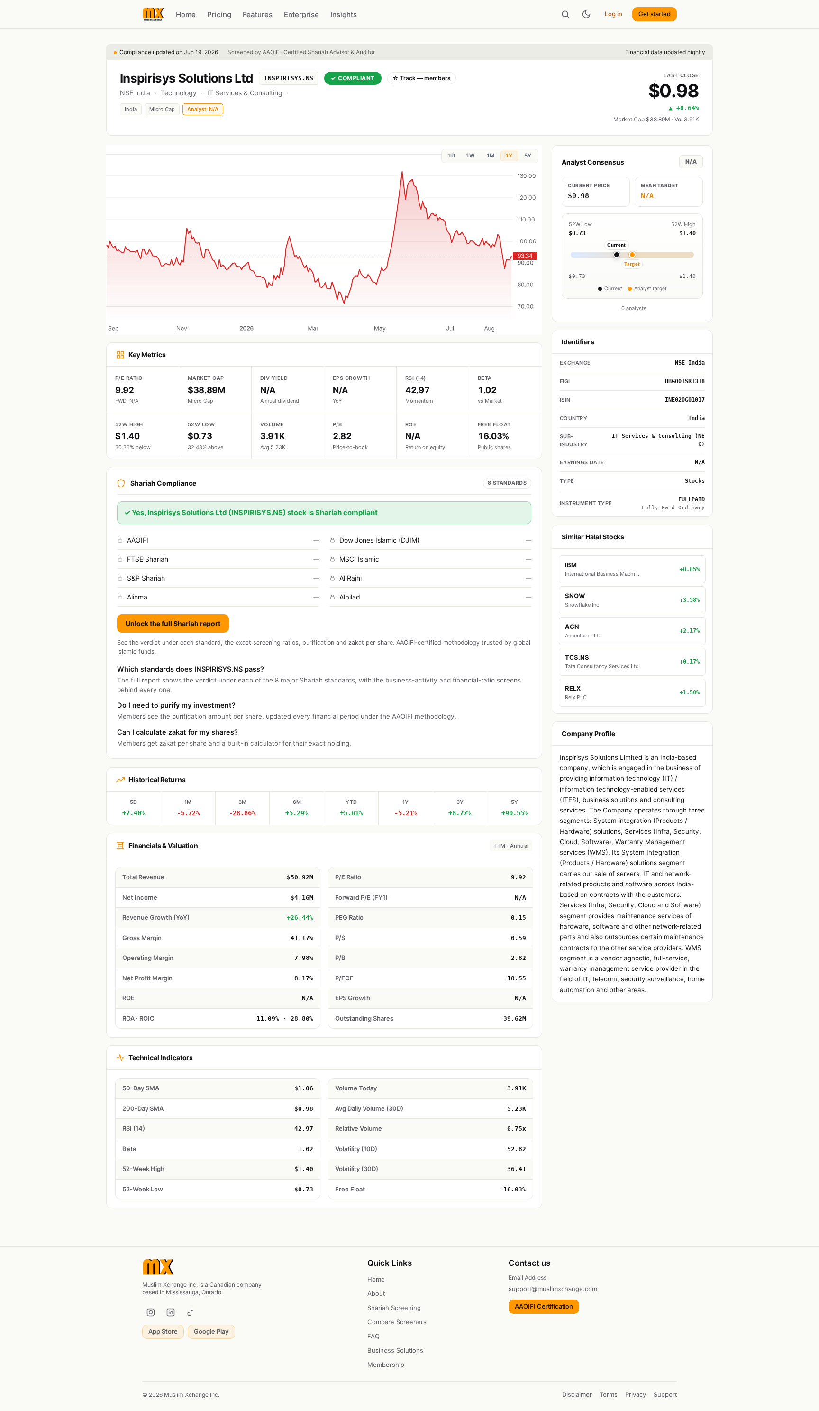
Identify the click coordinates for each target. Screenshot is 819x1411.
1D (451, 155)
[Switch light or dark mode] (586, 14)
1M (490, 155)
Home (186, 14)
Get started (654, 14)
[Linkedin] (170, 1312)
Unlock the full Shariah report (173, 623)
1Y (509, 155)
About (376, 1293)
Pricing (219, 14)
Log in (613, 14)
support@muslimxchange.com (553, 1288)
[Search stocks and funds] (565, 14)
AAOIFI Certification (544, 1306)
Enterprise (301, 14)
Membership (385, 1364)
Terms (609, 1394)
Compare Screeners (397, 1322)
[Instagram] (150, 1312)
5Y (527, 155)
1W (470, 155)
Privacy (635, 1394)
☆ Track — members (421, 78)
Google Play (211, 1331)
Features (258, 14)
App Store (163, 1331)
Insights (343, 14)
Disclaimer (577, 1394)
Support (665, 1394)
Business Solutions (395, 1350)
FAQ (373, 1336)
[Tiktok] (190, 1312)
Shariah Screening (394, 1307)
